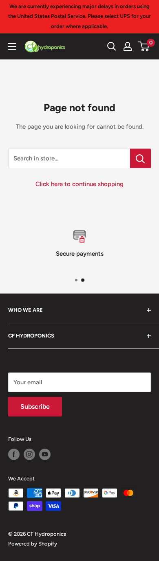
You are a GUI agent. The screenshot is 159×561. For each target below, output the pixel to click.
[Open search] (111, 46)
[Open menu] (12, 46)
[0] (144, 46)
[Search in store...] (140, 158)
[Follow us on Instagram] (29, 454)
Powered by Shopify (32, 544)
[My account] (128, 46)
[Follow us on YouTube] (45, 454)
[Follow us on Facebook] (14, 454)
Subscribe (35, 406)
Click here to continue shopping (79, 184)
